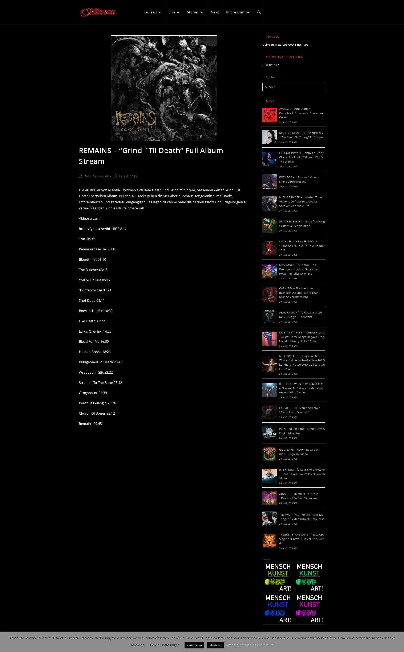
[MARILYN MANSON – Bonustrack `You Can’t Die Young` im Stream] (269, 137)
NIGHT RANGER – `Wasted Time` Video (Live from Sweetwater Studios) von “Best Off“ (301, 201)
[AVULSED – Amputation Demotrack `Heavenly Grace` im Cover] (269, 115)
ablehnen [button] (216, 645)
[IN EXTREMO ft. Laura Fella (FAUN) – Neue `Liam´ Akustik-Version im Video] (269, 476)
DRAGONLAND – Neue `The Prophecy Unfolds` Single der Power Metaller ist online (298, 269)
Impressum (265, 645)
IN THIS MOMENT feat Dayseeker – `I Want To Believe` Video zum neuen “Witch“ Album (301, 388)
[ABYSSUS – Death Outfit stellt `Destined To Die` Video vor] (269, 498)
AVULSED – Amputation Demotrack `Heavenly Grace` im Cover (301, 113)
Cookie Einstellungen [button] (164, 645)
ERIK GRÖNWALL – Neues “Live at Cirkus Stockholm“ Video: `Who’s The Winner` (301, 157)
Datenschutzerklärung (240, 645)
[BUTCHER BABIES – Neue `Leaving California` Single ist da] (269, 225)
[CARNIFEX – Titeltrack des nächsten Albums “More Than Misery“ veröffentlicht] (269, 294)
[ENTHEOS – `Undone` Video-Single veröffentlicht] (269, 181)
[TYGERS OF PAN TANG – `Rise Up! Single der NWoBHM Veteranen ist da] (269, 541)
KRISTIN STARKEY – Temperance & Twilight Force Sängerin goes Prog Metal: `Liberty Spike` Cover (301, 337)
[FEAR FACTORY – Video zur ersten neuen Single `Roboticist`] (269, 316)
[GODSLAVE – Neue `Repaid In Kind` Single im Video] (269, 454)
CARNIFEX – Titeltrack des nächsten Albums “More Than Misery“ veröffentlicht (298, 292)
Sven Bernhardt (96, 176)
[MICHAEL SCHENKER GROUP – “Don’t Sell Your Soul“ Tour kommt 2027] (269, 248)
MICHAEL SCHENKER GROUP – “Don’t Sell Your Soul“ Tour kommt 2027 (302, 245)
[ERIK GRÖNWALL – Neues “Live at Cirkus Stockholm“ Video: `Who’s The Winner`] (269, 159)
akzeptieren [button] (194, 645)
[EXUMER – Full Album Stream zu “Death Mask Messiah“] (269, 412)
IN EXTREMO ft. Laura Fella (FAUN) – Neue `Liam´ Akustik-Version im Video (302, 474)
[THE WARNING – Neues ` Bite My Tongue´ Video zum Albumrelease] (269, 519)
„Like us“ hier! (270, 65)
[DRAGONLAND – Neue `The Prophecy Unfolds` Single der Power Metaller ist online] (269, 271)
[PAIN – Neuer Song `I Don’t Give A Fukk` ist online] (269, 433)
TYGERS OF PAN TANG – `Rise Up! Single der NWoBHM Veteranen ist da (301, 539)
